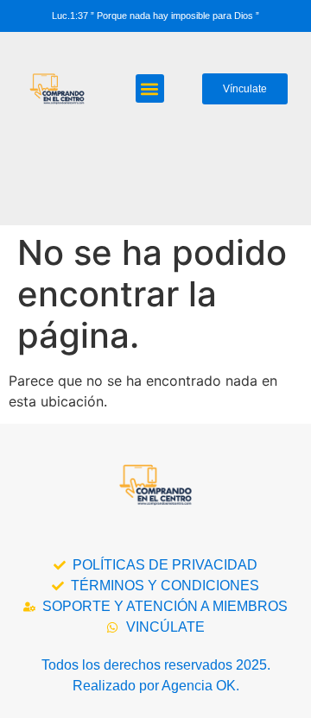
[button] (150, 88)
